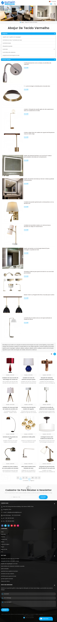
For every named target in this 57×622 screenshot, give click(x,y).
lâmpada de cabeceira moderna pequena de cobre (47, 378)
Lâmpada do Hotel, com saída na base (10, 561)
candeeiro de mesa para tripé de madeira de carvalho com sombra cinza (10, 408)
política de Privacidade (28, 616)
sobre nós (3, 534)
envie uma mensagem (46, 619)
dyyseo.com (52, 614)
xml (2, 552)
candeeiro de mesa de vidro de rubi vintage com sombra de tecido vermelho (10, 378)
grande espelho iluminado (7, 579)
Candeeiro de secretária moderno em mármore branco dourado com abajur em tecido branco (37, 226)
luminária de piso (7, 43)
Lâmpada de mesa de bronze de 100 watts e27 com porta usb (47, 467)
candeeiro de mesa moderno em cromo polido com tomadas (10, 467)
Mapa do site (4, 549)
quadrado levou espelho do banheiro (9, 571)
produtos (3, 537)
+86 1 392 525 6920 (16, 515)
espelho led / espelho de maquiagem (12, 37)
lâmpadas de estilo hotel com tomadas (10, 558)
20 (32, 478)
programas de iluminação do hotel (11, 55)
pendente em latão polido (28, 437)
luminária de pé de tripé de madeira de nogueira (28, 408)
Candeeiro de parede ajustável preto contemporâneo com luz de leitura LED (39, 202)
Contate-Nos (4, 539)
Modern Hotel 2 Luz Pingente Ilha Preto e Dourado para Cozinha (39, 295)
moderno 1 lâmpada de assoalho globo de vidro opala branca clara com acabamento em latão (39, 110)
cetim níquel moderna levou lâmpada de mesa (28, 467)
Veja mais (26, 67)
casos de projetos (5, 544)
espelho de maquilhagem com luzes (9, 563)
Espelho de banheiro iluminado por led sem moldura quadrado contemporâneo (39, 179)
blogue (2, 547)
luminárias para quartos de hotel (8, 576)
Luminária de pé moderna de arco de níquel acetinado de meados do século (38, 318)
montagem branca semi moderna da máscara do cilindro (46, 437)
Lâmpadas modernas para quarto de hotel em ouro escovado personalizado (39, 272)
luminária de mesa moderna (7, 574)
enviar (4, 609)
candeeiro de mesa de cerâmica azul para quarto (28, 378)
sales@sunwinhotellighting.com (14, 512)
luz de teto (5, 49)
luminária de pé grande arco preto (10, 437)
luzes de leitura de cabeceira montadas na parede (12, 566)
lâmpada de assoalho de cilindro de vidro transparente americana (46, 408)
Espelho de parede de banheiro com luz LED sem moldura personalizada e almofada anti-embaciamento (38, 156)
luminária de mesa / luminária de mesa (12, 40)
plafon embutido (5, 569)
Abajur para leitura (5, 581)
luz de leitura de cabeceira (9, 52)
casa (22, 22)
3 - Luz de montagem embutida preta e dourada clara (37, 86)
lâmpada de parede (7, 46)
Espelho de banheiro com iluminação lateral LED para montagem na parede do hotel (36, 249)
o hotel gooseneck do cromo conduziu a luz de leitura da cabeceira (37, 63)
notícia (2, 542)
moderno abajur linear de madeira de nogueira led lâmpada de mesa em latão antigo (39, 133)
